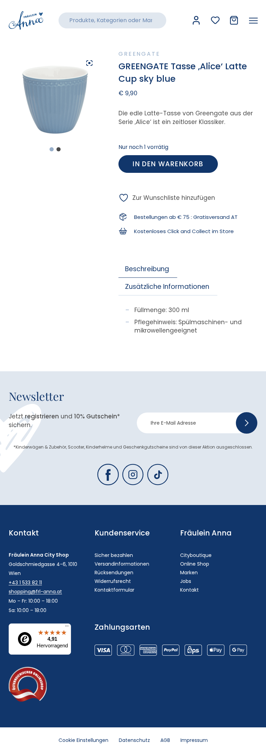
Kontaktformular (114, 589)
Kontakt (189, 589)
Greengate (139, 54)
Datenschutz (134, 740)
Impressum (194, 740)
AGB (165, 740)
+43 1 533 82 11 (25, 582)
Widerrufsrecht (113, 581)
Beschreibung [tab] (147, 269)
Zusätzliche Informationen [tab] (167, 286)
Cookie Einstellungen (83, 740)
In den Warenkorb (168, 164)
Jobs (185, 581)
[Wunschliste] (215, 20)
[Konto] (196, 20)
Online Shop (194, 563)
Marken (189, 572)
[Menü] (67, 627)
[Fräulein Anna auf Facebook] (108, 474)
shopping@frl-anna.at (35, 591)
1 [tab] (52, 149)
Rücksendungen (114, 572)
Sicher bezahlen (114, 555)
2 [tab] (58, 149)
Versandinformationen (122, 563)
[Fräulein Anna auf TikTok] (158, 474)
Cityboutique (196, 555)
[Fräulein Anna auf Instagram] (133, 474)
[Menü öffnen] (253, 20)
